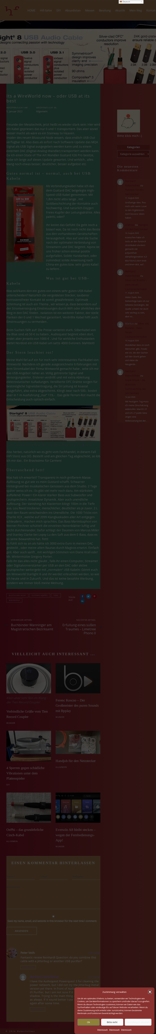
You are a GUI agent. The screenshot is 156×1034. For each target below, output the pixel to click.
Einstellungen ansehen (138, 1022)
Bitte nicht (112, 1022)
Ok (88, 1022)
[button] (149, 991)
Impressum (102, 1029)
